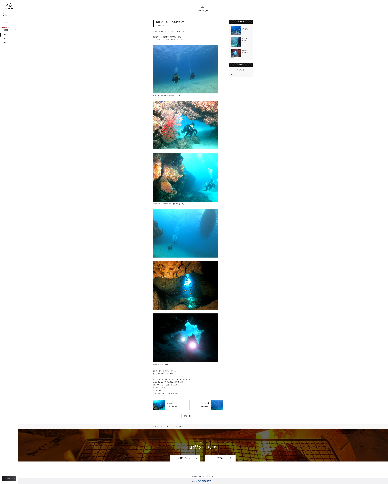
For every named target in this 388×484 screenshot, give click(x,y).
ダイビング (239, 70)
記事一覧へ (188, 416)
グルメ (237, 74)
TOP (154, 426)
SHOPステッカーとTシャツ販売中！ (166, 385)
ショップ (4, 42)
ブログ (4, 34)
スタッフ (4, 38)
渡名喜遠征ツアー (159, 390)
